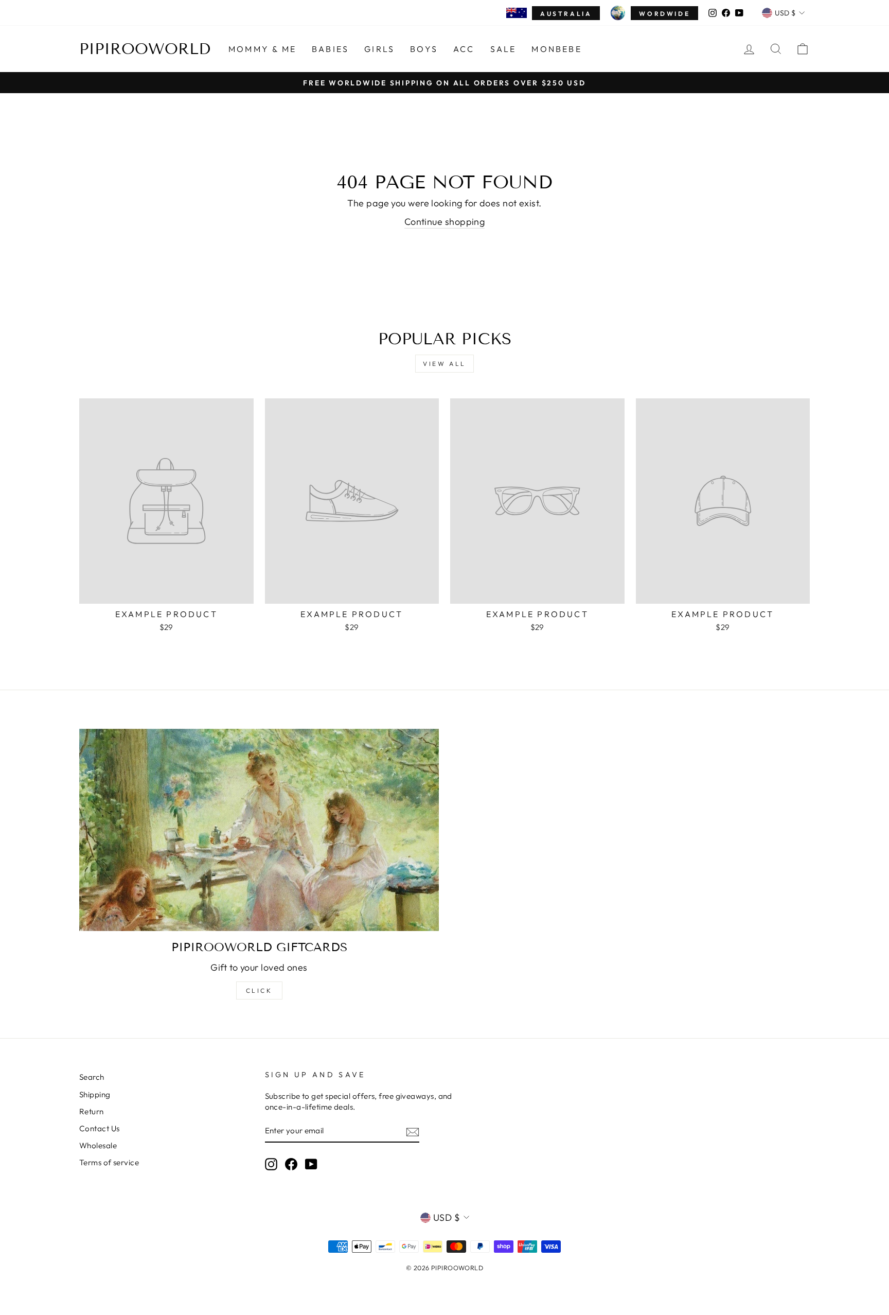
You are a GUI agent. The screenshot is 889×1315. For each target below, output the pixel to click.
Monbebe (556, 49)
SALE (503, 49)
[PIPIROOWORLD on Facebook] (291, 1164)
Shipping (95, 1094)
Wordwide (664, 13)
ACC (464, 49)
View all (444, 363)
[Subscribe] (412, 1131)
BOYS (424, 49)
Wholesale (98, 1145)
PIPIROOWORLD (144, 49)
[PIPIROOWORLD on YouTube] (311, 1164)
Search (91, 1077)
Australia (566, 13)
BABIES (330, 49)
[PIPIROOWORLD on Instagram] (271, 1164)
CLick (259, 990)
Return (91, 1111)
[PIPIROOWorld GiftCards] (259, 830)
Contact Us (99, 1128)
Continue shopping (444, 221)
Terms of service (109, 1162)
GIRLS (379, 49)
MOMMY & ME (262, 49)
